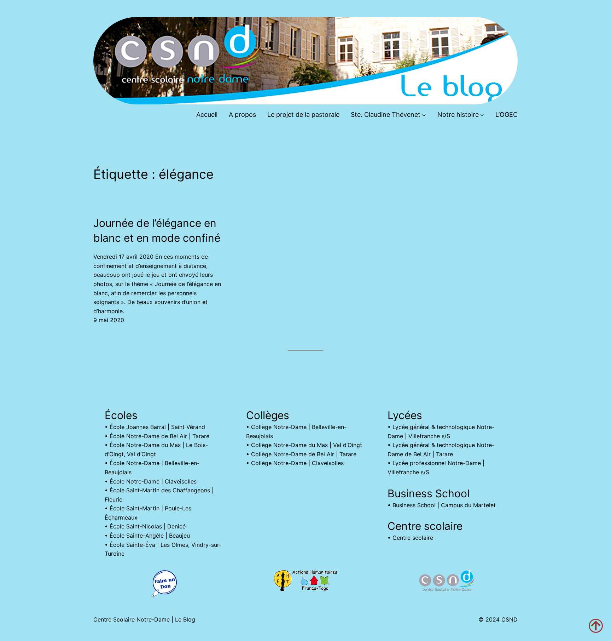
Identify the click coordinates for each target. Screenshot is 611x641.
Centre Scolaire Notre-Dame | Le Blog (144, 619)
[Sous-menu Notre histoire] (482, 115)
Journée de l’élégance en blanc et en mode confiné (156, 230)
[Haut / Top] (596, 626)
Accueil (206, 114)
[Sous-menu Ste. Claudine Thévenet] (424, 115)
